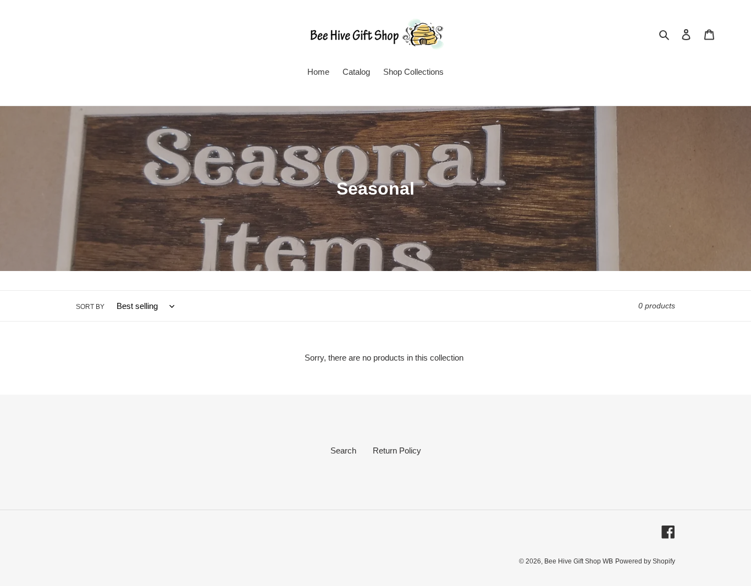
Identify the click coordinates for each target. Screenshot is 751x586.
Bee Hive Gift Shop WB (578, 561)
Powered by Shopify (645, 561)
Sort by (90, 307)
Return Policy (397, 450)
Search (343, 450)
